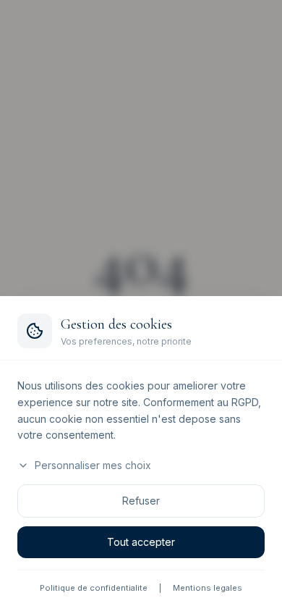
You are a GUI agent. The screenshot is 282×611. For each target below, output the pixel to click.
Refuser (141, 500)
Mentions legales (207, 588)
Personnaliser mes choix (93, 465)
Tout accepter (141, 542)
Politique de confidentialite (94, 588)
